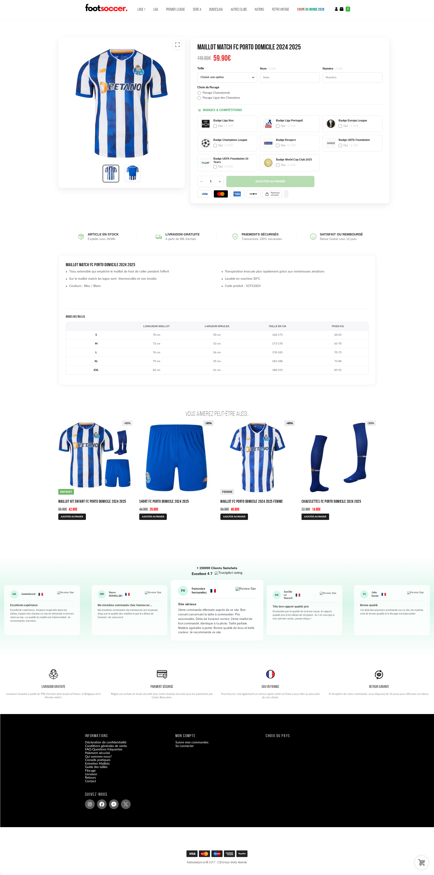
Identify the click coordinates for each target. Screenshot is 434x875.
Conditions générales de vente (106, 746)
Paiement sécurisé (97, 753)
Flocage (90, 770)
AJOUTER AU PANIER (72, 517)
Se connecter (184, 746)
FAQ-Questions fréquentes (103, 749)
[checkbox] (227, 93)
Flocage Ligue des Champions (221, 97)
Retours (90, 777)
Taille (200, 68)
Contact (90, 781)
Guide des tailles (96, 767)
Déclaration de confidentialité (105, 742)
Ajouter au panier (270, 181)
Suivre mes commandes (191, 742)
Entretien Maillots (97, 763)
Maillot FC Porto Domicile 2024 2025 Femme (251, 501)
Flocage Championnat (216, 92)
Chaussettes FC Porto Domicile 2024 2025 (331, 501)
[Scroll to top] (217, 855)
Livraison (91, 774)
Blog (88, 784)
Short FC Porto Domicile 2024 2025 (164, 501)
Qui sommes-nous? (98, 756)
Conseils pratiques (97, 760)
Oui (225, 126)
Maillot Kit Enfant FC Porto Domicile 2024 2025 (92, 501)
